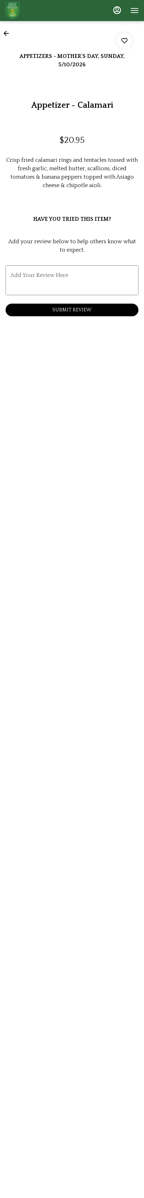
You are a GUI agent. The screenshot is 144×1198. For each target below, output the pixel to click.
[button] (8, 33)
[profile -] (117, 10)
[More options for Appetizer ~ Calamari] (124, 40)
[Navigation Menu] (134, 10)
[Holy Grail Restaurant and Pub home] (36, 10)
